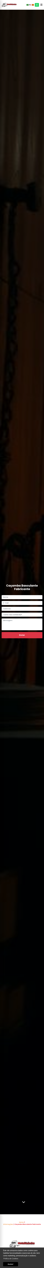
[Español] (33, 5)
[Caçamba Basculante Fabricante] (22, 1245)
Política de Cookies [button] (10, 1258)
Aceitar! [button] (10, 1264)
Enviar (22, 635)
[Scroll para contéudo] (23, 1202)
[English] (30, 5)
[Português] (27, 5)
